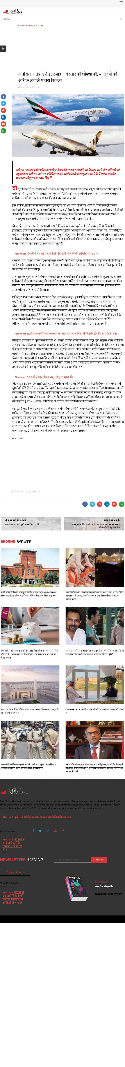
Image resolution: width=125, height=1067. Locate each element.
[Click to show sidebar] (3, 49)
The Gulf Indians (17, 919)
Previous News (17, 520)
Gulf (36, 25)
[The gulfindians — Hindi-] (12, 11)
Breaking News (25, 25)
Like (36, 87)
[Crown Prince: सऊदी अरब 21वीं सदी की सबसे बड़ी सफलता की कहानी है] (95, 684)
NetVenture (117, 919)
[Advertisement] (71, 48)
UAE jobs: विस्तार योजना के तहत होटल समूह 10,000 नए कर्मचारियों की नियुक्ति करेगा (96, 526)
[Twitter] (40, 831)
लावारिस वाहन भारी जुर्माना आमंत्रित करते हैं (22, 524)
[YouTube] (55, 831)
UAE (41, 25)
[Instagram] (63, 831)
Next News (110, 520)
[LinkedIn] (48, 831)
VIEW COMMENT (33, 491)
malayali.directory (108, 894)
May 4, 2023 (23, 87)
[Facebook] (33, 831)
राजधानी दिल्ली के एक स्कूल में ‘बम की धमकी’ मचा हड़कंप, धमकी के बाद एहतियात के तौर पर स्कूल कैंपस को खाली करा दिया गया (28, 766)
